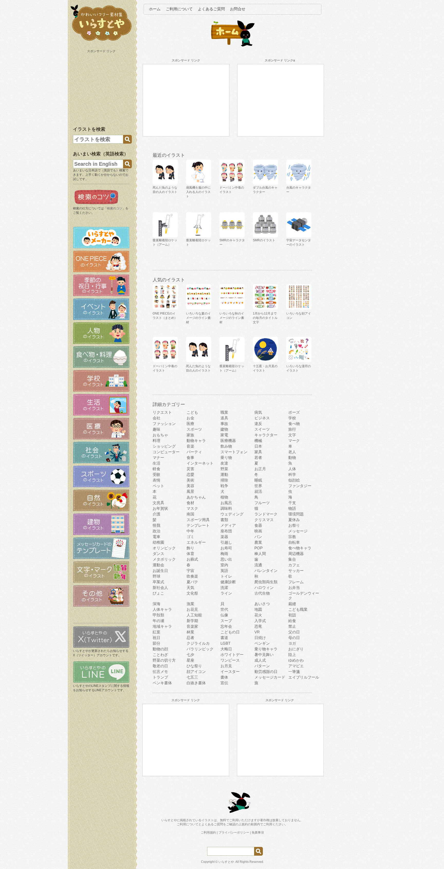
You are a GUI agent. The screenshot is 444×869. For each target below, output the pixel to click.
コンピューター (166, 452)
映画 (258, 531)
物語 (292, 508)
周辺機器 (296, 553)
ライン (226, 593)
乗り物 (226, 457)
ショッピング (164, 446)
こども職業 (298, 609)
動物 (292, 457)
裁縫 (292, 604)
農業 (258, 542)
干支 (292, 503)
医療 (190, 423)
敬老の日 (160, 666)
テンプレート (198, 525)
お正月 (260, 469)
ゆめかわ (296, 660)
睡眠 (258, 480)
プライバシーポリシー (233, 832)
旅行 (292, 429)
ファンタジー (299, 486)
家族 (190, 435)
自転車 (294, 542)
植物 (224, 497)
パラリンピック (200, 649)
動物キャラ (196, 440)
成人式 (260, 660)
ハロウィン (264, 587)
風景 (190, 491)
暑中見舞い (264, 654)
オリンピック (164, 548)
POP (258, 548)
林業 (190, 632)
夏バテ (192, 582)
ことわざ (160, 654)
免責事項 (258, 832)
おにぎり (296, 649)
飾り (190, 548)
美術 (190, 480)
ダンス (158, 553)
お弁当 (294, 587)
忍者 (190, 637)
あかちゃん (196, 497)
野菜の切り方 (164, 660)
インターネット (200, 463)
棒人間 (260, 553)
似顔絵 (294, 480)
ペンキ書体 (162, 683)
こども (192, 412)
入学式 (260, 620)
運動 (224, 474)
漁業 (190, 604)
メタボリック (164, 559)
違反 (258, 423)
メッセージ (298, 531)
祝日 (156, 637)
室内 (224, 565)
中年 (190, 531)
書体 (224, 677)
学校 (292, 418)
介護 (156, 514)
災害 (190, 469)
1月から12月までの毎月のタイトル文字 (265, 318)
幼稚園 (158, 542)
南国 (190, 514)
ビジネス (262, 418)
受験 (156, 474)
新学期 (192, 620)
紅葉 (156, 632)
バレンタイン (266, 570)
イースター (230, 671)
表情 (156, 480)
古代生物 (262, 593)
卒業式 (158, 582)
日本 (258, 446)
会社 (156, 418)
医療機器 (228, 440)
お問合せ (237, 9)
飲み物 (226, 446)
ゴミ (190, 536)
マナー (158, 457)
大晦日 (226, 649)
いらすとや (226, 862)
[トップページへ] (101, 41)
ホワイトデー (232, 654)
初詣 (292, 615)
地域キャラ (162, 626)
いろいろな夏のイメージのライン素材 (198, 318)
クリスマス (264, 519)
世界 (258, 486)
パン (258, 536)
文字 (292, 435)
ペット (158, 486)
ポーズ (294, 412)
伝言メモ (160, 671)
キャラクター (266, 435)
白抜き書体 (196, 683)
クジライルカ (198, 643)
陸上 (292, 654)
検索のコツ (114, 208)
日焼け (260, 637)
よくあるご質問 (211, 9)
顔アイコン (196, 671)
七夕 (190, 654)
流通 (258, 565)
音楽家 (192, 626)
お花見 (192, 609)
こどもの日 (230, 632)
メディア (228, 525)
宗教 (292, 536)
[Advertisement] (102, 87)
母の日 (294, 637)
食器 (258, 525)
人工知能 (194, 615)
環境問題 (296, 514)
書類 (224, 519)
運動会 (158, 565)
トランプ (160, 677)
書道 (224, 637)
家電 (224, 435)
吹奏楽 (192, 576)
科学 (292, 474)
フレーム (296, 582)
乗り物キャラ (266, 649)
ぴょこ (158, 593)
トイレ (226, 576)
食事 (190, 457)
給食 (292, 620)
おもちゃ (160, 435)
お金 (190, 418)
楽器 (224, 536)
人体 (292, 469)
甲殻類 (158, 615)
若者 (258, 457)
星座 (190, 660)
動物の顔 (160, 649)
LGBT (225, 643)
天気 (190, 587)
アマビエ (296, 666)
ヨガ (292, 643)
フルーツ (262, 503)
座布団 (226, 531)
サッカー (296, 570)
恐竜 (258, 626)
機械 (258, 440)
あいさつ (262, 604)
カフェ (294, 565)
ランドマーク (266, 514)
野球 (156, 576)
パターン (262, 666)
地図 (258, 609)
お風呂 (226, 503)
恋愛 (190, 474)
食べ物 (294, 423)
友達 (224, 463)
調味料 (226, 508)
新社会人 (160, 587)
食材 (190, 503)
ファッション (164, 423)
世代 (224, 609)
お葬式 (192, 559)
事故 (224, 423)
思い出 (226, 559)
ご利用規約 (208, 832)
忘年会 (226, 626)
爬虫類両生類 (266, 582)
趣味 (156, 429)
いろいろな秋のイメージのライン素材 (231, 318)
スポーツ (194, 429)
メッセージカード (269, 677)
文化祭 (192, 593)
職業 (224, 412)
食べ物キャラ (299, 548)
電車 (156, 536)
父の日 (294, 632)
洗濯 (224, 587)
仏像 (224, 615)
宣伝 (224, 683)
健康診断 (228, 582)
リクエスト (162, 412)
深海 (156, 604)
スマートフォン (233, 452)
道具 (224, 418)
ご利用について (179, 9)
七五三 (192, 677)
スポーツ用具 (198, 519)
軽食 (156, 469)
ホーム (155, 9)
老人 (292, 452)
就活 (258, 491)
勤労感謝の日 (266, 671)
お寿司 (226, 548)
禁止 (292, 626)
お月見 (226, 666)
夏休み (294, 519)
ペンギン (262, 643)
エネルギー (196, 542)
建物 (224, 429)
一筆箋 (294, 671)
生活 (156, 463)
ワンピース (230, 660)
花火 (258, 615)
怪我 (156, 525)
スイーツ (262, 429)
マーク (294, 440)
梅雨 (224, 553)
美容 (190, 486)
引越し (226, 542)
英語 (224, 570)
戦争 (224, 486)
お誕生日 (160, 570)
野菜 (224, 469)
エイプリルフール (303, 677)
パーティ (194, 452)
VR (257, 632)
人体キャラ (162, 609)
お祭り (294, 525)
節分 (156, 643)
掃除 (224, 480)
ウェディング (232, 514)
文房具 (158, 503)
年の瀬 (158, 620)
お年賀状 (160, 508)
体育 (190, 553)
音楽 (190, 446)
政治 (156, 531)
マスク (192, 508)
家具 (258, 452)
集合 (292, 559)
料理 (156, 440)
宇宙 (190, 570)
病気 (258, 412)
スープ (226, 620)
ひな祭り (194, 666)
